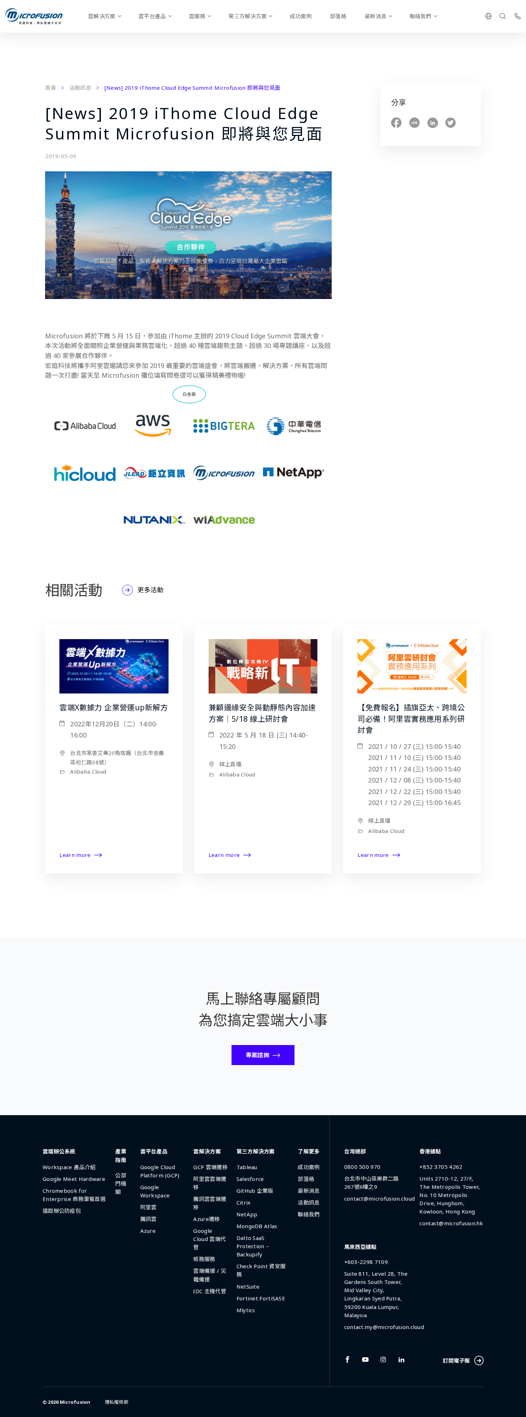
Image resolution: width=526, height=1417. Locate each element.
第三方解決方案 (247, 16)
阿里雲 (148, 1207)
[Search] (503, 16)
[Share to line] (414, 123)
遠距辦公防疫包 (62, 1210)
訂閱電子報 (456, 1360)
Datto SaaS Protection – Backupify (253, 1246)
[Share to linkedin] (432, 123)
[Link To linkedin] (401, 1359)
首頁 (50, 87)
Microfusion (75, 1402)
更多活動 (150, 589)
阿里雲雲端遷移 (209, 1183)
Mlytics (246, 1310)
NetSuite (248, 1286)
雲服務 (197, 16)
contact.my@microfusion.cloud (384, 1326)
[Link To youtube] (365, 1359)
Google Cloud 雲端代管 (209, 1239)
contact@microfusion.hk (451, 1223)
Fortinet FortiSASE (261, 1298)
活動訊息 (80, 87)
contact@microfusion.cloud (379, 1198)
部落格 (338, 16)
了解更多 (309, 1151)
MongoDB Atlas (257, 1226)
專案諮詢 (257, 1055)
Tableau (247, 1167)
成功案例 (301, 16)
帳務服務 (204, 1258)
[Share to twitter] (450, 123)
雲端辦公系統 (59, 1151)
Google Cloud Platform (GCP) (160, 1171)
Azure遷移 (206, 1218)
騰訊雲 (148, 1218)
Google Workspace (155, 1191)
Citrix (244, 1202)
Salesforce (250, 1178)
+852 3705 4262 (440, 1166)
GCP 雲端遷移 (210, 1167)
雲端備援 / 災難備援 (209, 1275)
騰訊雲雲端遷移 (209, 1203)
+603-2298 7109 (366, 1261)
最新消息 (375, 16)
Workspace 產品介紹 (69, 1167)
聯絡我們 (421, 16)
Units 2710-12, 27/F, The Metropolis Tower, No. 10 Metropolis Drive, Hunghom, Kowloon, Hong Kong (449, 1195)
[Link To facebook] (347, 1359)
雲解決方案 (102, 16)
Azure (148, 1230)
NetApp (247, 1214)
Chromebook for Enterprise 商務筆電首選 (74, 1194)
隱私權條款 (116, 1402)
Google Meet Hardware (74, 1178)
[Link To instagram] (383, 1359)
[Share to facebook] (396, 123)
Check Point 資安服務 (261, 1270)
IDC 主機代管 (209, 1291)
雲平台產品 (152, 16)
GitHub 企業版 (255, 1190)
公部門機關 (120, 1183)
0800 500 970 (362, 1166)
